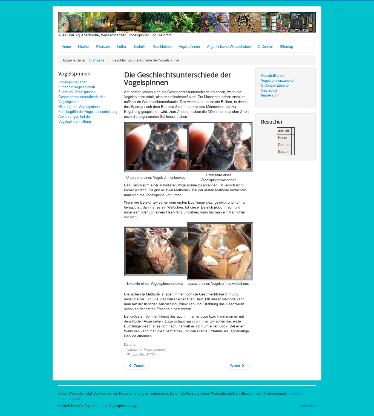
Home (66, 46)
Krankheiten (162, 46)
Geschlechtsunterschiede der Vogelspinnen (81, 99)
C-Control (265, 46)
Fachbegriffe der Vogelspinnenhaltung (87, 111)
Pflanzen (103, 46)
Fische (83, 46)
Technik (139, 46)
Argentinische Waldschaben (229, 46)
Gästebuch (269, 90)
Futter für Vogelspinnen (76, 86)
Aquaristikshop (272, 75)
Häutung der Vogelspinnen (79, 106)
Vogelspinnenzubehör (278, 80)
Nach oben (307, 405)
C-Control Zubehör (275, 85)
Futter (121, 46)
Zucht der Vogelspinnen (77, 91)
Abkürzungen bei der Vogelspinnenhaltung (74, 119)
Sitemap (286, 46)
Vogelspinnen (189, 46)
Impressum (270, 95)
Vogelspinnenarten (72, 82)
